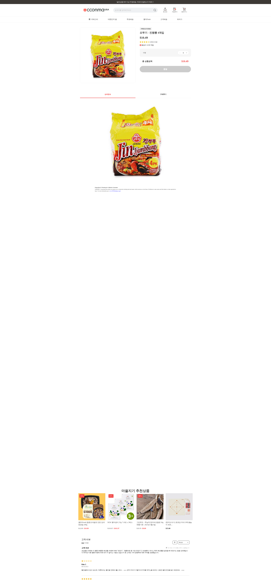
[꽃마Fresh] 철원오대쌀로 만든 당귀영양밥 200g (91, 523)
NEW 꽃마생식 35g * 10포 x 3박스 (120, 522)
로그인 (165, 12)
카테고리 (94, 19)
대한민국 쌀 (112, 19)
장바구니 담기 (92, 528)
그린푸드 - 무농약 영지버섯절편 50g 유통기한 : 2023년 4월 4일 (150, 523)
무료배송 (130, 19)
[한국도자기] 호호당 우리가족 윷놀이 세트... (179, 523)
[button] (144, 42)
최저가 (179, 19)
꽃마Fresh (147, 19)
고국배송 (163, 19)
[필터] (175, 542)
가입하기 (174, 12)
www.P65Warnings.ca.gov (115, 191)
